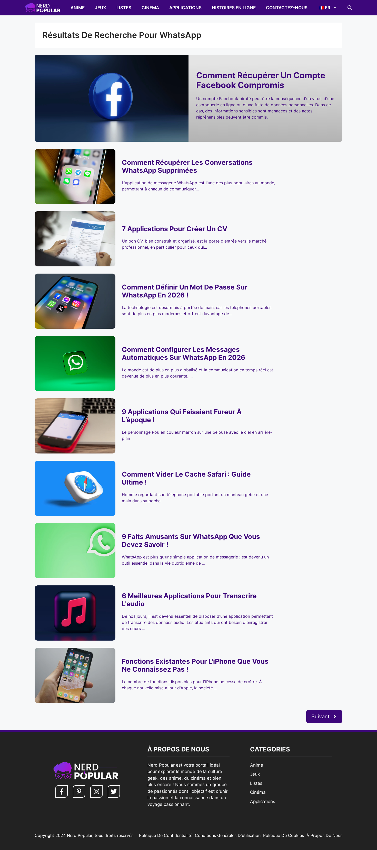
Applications (185, 7)
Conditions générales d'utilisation (228, 835)
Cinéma (150, 7)
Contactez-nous (286, 7)
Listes (123, 7)
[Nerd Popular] (43, 7)
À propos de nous (324, 835)
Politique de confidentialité (165, 835)
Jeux (100, 7)
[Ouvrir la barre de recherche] (349, 7)
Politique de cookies (283, 835)
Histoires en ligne (234, 7)
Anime (78, 7)
